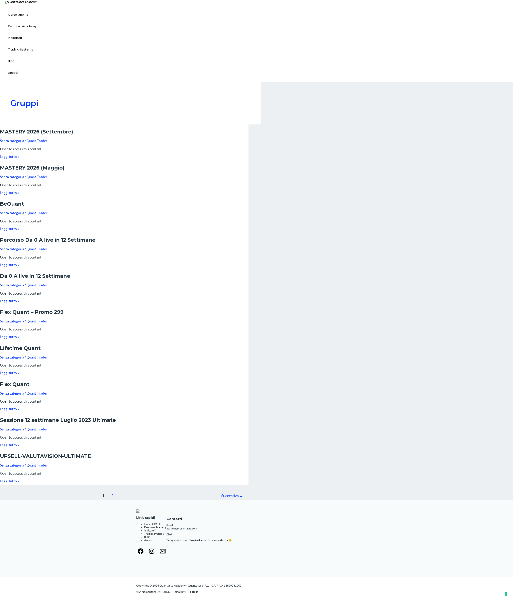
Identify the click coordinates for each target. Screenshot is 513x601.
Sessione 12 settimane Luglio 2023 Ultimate (58, 420)
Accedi (13, 73)
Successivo (232, 495)
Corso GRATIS (18, 14)
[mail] (162, 552)
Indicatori (15, 38)
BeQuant (12, 204)
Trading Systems (20, 49)
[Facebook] (140, 552)
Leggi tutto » (9, 157)
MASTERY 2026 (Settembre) (36, 132)
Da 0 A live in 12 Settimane (35, 276)
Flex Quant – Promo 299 (32, 312)
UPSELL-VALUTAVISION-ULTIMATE (45, 456)
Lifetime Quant (20, 348)
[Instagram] (151, 552)
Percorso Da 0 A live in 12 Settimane (47, 240)
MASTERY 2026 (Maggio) (32, 168)
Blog (11, 61)
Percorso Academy (22, 26)
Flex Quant (14, 384)
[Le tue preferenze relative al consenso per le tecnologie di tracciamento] (506, 594)
